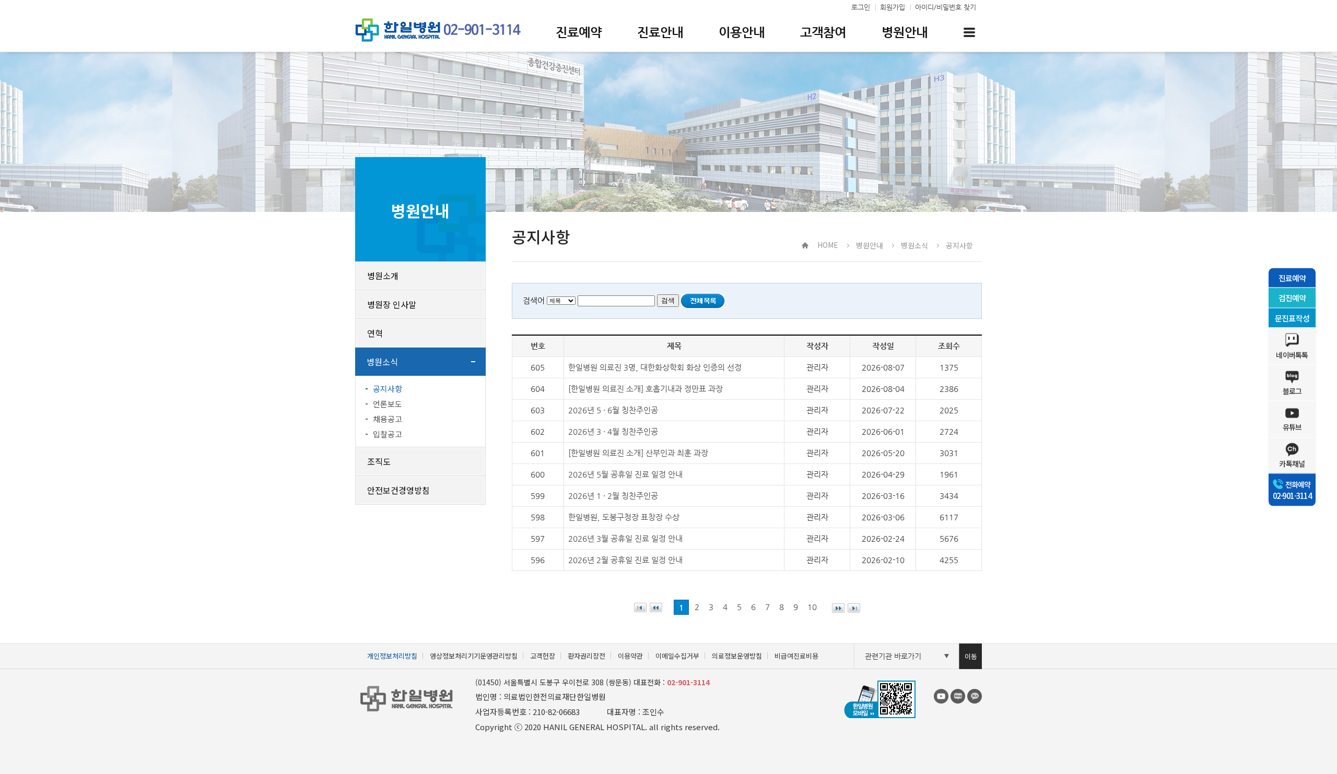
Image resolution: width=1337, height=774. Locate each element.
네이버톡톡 (1292, 355)
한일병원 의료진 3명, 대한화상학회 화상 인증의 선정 (655, 367)
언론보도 (387, 403)
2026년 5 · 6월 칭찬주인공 (613, 410)
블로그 (1292, 391)
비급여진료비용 (796, 656)
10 (812, 606)
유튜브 (1292, 427)
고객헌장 (542, 656)
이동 (971, 656)
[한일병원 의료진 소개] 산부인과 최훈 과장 (638, 452)
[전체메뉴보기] (969, 32)
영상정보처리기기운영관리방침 (474, 656)
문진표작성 (1292, 317)
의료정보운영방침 (737, 656)
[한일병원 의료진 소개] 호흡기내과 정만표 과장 (645, 388)
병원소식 (382, 361)
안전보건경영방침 (398, 490)
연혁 (375, 333)
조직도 (379, 461)
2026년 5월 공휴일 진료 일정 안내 (625, 474)
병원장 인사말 (391, 304)
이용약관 (630, 656)
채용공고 (387, 418)
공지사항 (387, 388)
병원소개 (382, 275)
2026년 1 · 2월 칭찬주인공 (613, 495)
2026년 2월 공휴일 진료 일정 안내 (625, 559)
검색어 (534, 300)
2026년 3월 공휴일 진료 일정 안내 (625, 538)
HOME (827, 245)
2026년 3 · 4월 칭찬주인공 (613, 431)
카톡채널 (1292, 463)
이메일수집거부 (677, 656)
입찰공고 (387, 433)
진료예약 (1292, 277)
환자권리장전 (586, 656)
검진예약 (1292, 297)
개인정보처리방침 (392, 656)
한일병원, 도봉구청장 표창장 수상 (623, 517)
